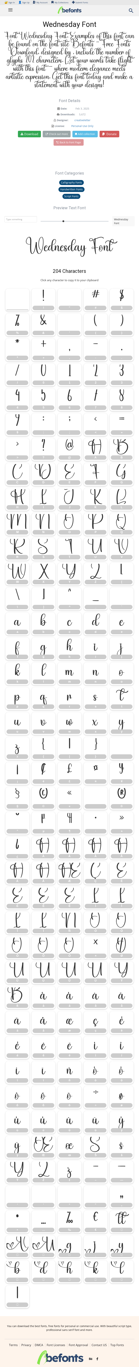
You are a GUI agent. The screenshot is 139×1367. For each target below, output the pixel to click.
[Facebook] (97, 1359)
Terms (13, 1345)
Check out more (58, 134)
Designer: (62, 120)
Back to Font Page (70, 142)
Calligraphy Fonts (71, 182)
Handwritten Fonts (71, 189)
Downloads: (67, 114)
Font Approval (78, 1345)
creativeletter (82, 120)
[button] (131, 11)
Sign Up (24, 2)
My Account (42, 2)
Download (31, 134)
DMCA (39, 1345)
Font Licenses (56, 1345)
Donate (111, 134)
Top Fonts (117, 1345)
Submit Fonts (81, 2)
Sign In (10, 2)
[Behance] (90, 1359)
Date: (64, 108)
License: (60, 126)
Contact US (99, 1345)
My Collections (61, 2)
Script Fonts (71, 196)
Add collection (86, 134)
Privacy (26, 1345)
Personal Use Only (82, 126)
